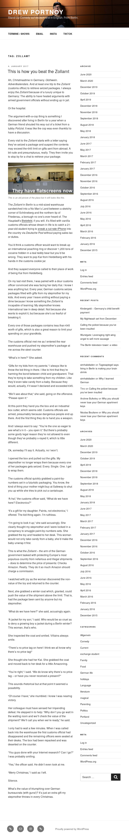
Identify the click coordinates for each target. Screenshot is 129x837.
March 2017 (86, 156)
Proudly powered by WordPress (72, 829)
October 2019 (87, 93)
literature (85, 691)
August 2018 (87, 124)
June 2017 (86, 143)
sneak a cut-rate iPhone (52, 229)
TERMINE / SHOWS (18, 33)
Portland (84, 716)
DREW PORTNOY (36, 11)
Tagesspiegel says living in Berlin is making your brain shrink (99, 368)
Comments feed (88, 282)
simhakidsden (87, 364)
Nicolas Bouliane (89, 412)
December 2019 (88, 87)
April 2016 (85, 225)
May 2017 (85, 149)
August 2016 (87, 200)
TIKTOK (67, 33)
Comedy (84, 641)
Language (85, 685)
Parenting (85, 704)
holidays (84, 679)
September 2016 (89, 193)
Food (83, 666)
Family (83, 660)
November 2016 (88, 181)
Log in (83, 270)
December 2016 (88, 175)
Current (84, 647)
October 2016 (87, 187)
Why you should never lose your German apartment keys (99, 402)
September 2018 (89, 118)
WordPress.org (88, 288)
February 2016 (88, 237)
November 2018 (88, 112)
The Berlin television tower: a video (98, 345)
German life (86, 672)
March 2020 (86, 80)
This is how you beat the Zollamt (38, 71)
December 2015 (88, 250)
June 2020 (86, 74)
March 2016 (86, 231)
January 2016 (87, 244)
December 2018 (88, 105)
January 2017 (87, 168)
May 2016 (85, 218)
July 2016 (85, 206)
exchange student (89, 654)
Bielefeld (27, 221)
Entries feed (86, 276)
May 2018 (85, 131)
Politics (84, 710)
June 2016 (86, 212)
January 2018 (87, 137)
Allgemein (85, 635)
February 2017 (88, 162)
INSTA (53, 33)
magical (84, 698)
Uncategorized (88, 723)
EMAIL (39, 33)
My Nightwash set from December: (98, 318)
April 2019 (85, 99)
